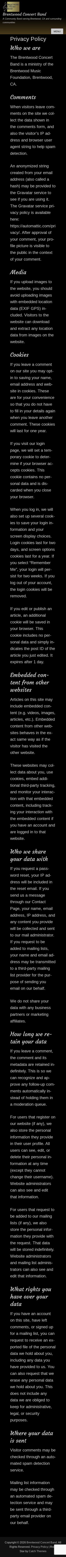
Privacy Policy (39, 1546)
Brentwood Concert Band (24, 14)
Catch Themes (37, 1551)
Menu (57, 31)
